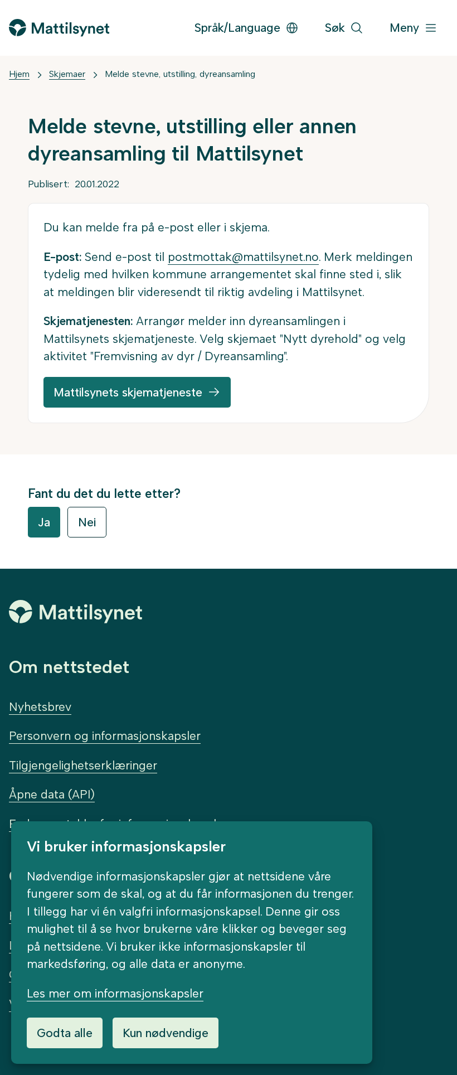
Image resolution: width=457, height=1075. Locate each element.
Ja (44, 522)
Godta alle (65, 1033)
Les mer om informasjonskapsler (115, 993)
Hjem (19, 74)
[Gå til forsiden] (59, 27)
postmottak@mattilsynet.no (243, 257)
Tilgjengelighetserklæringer (83, 765)
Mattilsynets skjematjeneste (128, 392)
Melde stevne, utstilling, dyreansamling (180, 74)
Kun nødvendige (165, 1033)
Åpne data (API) (52, 794)
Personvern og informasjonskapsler (105, 736)
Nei (87, 522)
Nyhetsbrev (40, 707)
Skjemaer (67, 74)
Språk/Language (237, 28)
